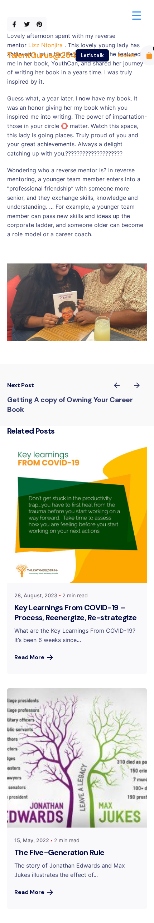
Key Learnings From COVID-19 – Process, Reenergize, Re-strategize (75, 613)
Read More (29, 657)
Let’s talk (92, 55)
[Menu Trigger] (136, 15)
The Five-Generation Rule (59, 853)
